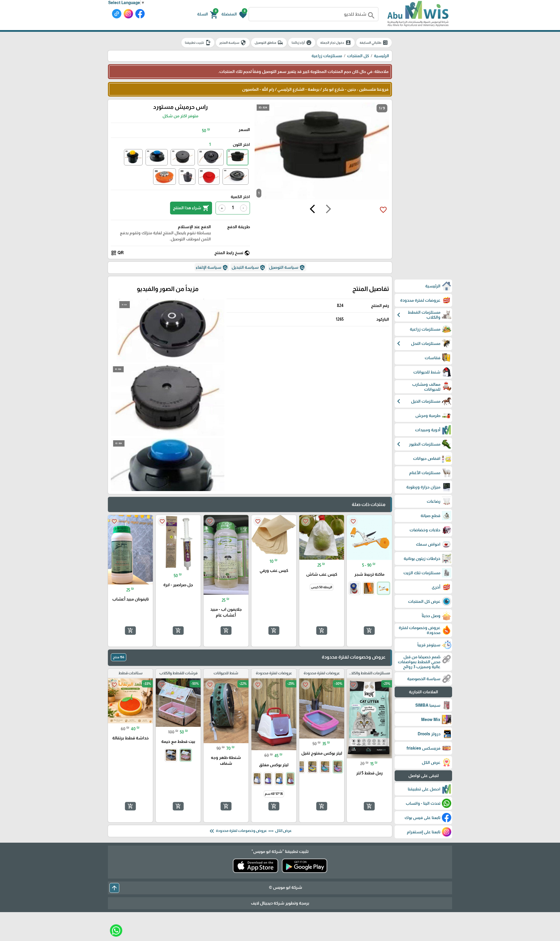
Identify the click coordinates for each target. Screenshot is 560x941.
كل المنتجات (358, 55)
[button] (234, 14)
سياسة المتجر (232, 43)
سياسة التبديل (248, 267)
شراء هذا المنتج (191, 208)
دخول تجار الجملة (335, 43)
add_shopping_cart (369, 630)
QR (117, 253)
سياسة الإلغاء (212, 267)
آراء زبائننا (302, 43)
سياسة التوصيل (287, 267)
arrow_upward (114, 887)
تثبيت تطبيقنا (198, 43)
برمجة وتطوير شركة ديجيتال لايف (280, 903)
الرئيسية (381, 55)
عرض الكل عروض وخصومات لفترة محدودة (250, 830)
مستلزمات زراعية (327, 55)
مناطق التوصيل (269, 43)
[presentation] (328, 210)
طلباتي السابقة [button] (374, 43)
